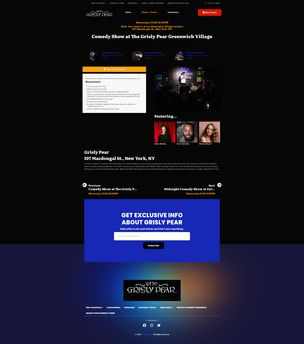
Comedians (173, 12)
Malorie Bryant (205, 144)
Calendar (129, 307)
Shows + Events (149, 12)
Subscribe (153, 245)
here (138, 78)
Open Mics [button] (132, 3)
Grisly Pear (146, 334)
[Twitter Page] (159, 326)
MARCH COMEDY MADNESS (153, 3)
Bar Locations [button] (98, 3)
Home (128, 12)
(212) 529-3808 (213, 3)
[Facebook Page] (144, 326)
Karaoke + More (117, 3)
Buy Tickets (211, 12)
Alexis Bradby (160, 144)
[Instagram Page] (151, 326)
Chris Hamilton (183, 144)
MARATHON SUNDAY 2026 (178, 3)
